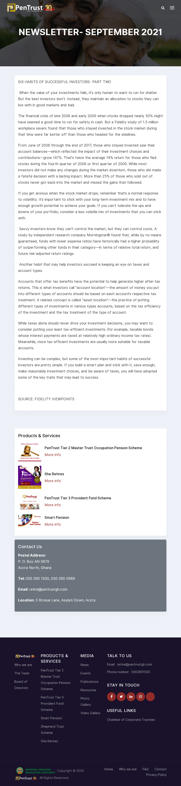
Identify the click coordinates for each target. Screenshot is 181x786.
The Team (21, 673)
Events (86, 673)
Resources (88, 690)
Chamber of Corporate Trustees (131, 719)
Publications (89, 681)
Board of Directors (21, 685)
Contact (161, 769)
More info (53, 455)
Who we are (23, 665)
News (85, 665)
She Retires (54, 474)
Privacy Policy (156, 774)
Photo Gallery (86, 701)
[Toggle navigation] (172, 7)
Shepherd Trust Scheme (52, 729)
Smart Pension (57, 517)
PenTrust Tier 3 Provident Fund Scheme (78, 498)
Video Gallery (90, 713)
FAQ (146, 769)
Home (108, 769)
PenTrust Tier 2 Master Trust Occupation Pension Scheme (93, 448)
